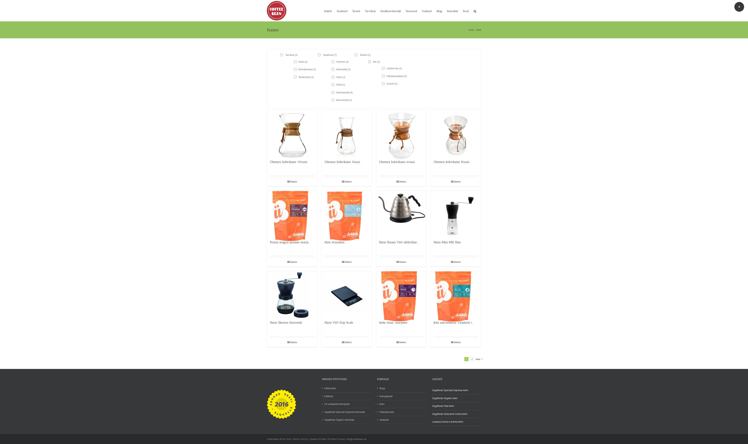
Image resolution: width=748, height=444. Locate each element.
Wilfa (340, 84)
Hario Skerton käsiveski (286, 322)
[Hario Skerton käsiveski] (292, 294)
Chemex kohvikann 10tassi (288, 162)
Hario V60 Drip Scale (339, 322)
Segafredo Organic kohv (445, 398)
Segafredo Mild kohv (443, 406)
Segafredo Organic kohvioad (339, 419)
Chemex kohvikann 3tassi (342, 162)
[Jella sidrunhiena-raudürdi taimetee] (456, 294)
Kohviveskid (344, 100)
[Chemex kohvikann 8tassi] (456, 133)
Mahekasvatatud (396, 76)
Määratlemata (386, 412)
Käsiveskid (343, 69)
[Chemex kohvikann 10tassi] (292, 133)
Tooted (365, 55)
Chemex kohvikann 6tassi (397, 162)
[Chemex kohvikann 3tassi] (347, 133)
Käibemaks (330, 388)
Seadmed (330, 55)
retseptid (384, 419)
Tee (376, 61)
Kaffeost (328, 396)
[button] (475, 11)
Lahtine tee (394, 68)
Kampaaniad (386, 396)
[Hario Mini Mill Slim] (456, 213)
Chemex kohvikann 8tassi (451, 162)
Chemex (342, 61)
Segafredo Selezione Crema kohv (450, 414)
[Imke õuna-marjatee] (401, 294)
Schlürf (392, 83)
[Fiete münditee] (347, 213)
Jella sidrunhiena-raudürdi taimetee (458, 322)
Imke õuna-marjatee (393, 322)
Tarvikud (291, 55)
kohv (382, 404)
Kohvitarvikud (307, 69)
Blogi (382, 388)
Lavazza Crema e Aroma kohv (447, 421)
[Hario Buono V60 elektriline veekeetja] (401, 213)
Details (293, 181)
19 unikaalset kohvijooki (337, 404)
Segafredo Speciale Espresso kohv (450, 390)
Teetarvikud (306, 77)
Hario (303, 61)
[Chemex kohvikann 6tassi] (401, 133)
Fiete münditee (335, 242)
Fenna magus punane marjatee (291, 242)
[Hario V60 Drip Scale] (347, 294)
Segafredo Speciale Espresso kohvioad (344, 412)
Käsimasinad (344, 92)
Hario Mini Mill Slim (447, 242)
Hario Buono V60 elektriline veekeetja (405, 242)
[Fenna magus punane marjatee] (292, 213)
